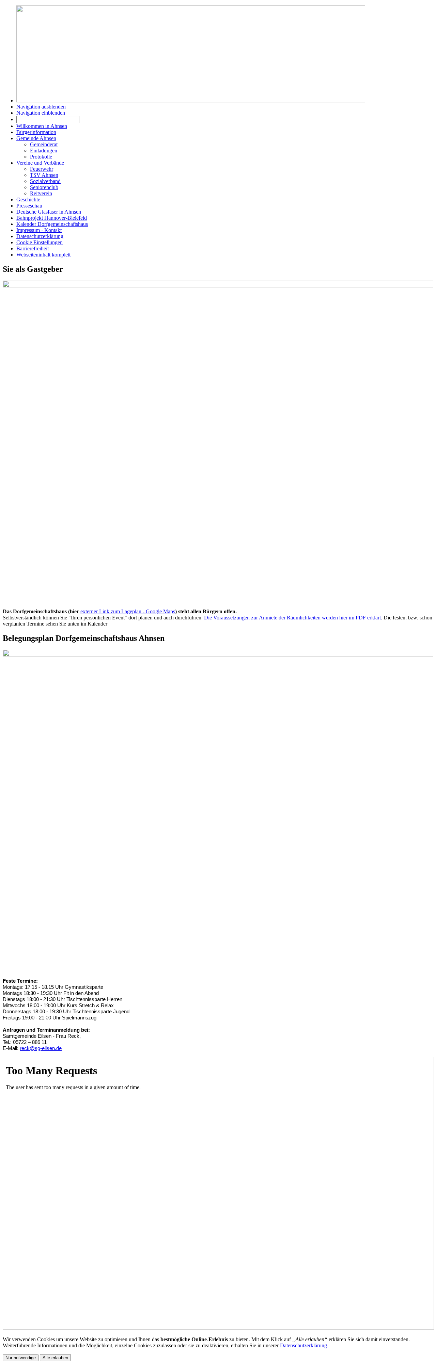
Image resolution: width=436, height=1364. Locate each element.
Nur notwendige (20, 1357)
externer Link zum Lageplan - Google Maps (127, 611)
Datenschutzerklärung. (304, 1345)
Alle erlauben (55, 1357)
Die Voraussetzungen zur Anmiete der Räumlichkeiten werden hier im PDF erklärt (292, 617)
